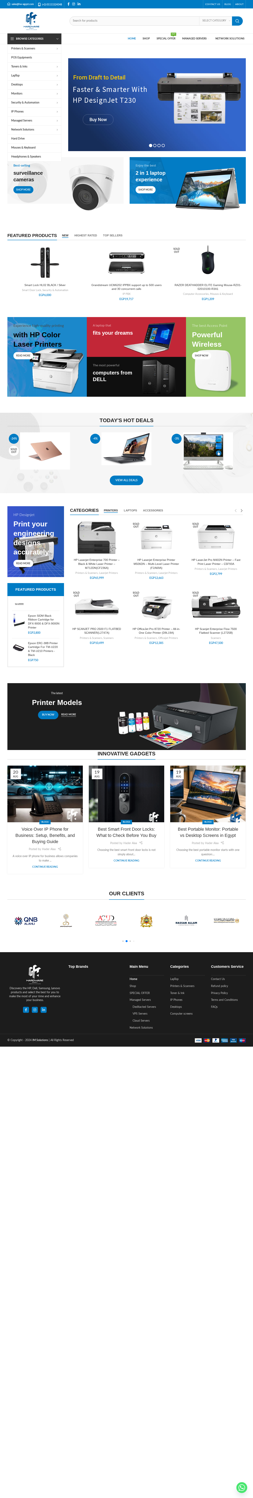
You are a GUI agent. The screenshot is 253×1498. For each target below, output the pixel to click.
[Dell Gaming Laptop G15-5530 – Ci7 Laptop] (126, 448)
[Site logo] (31, 20)
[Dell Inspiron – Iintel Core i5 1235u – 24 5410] (208, 451)
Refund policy (219, 986)
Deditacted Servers (144, 1007)
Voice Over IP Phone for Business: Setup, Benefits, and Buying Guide (45, 835)
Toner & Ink (177, 993)
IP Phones (176, 1000)
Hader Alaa (49, 849)
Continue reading (45, 867)
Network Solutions (141, 1027)
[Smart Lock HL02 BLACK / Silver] (45, 262)
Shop (133, 986)
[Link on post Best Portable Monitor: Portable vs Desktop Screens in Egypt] (208, 794)
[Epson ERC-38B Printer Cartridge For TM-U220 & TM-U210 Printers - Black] (18, 652)
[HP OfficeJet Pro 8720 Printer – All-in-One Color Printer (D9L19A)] (156, 607)
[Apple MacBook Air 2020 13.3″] (45, 450)
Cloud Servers (141, 1020)
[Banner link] (65, 186)
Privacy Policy (219, 993)
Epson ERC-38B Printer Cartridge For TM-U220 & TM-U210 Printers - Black (43, 649)
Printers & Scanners (86, 573)
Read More (68, 714)
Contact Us (218, 979)
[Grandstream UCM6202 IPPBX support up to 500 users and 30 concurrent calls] (126, 262)
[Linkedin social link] (79, 4)
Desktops (176, 1007)
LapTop (174, 979)
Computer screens (181, 1013)
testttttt (19, 603)
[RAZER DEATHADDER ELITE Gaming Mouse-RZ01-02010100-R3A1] (208, 261)
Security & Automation (55, 290)
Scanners (108, 638)
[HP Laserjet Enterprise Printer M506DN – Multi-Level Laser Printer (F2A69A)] (156, 538)
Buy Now (98, 119)
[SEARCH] (237, 21)
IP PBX (126, 294)
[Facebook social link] (68, 4)
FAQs (214, 1007)
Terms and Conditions (224, 1000)
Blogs (45, 822)
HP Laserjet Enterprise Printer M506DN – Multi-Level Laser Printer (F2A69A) (156, 563)
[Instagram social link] (73, 4)
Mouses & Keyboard (221, 294)
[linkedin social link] (44, 1010)
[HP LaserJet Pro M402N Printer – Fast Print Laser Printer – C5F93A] (216, 538)
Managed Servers (140, 1000)
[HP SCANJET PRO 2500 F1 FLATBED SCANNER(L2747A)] (97, 606)
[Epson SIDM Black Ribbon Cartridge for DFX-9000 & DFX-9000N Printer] (18, 624)
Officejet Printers (168, 638)
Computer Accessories (196, 294)
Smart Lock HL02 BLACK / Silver (45, 285)
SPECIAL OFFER (140, 993)
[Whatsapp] (241, 1487)
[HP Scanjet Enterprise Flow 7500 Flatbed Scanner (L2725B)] (216, 607)
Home (133, 979)
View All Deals (126, 480)
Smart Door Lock (31, 290)
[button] (123, 941)
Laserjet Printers (108, 573)
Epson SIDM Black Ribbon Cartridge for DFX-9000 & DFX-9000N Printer (43, 621)
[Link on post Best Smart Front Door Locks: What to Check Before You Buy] (126, 794)
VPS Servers (140, 1013)
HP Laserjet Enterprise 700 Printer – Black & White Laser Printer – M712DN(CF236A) (97, 563)
